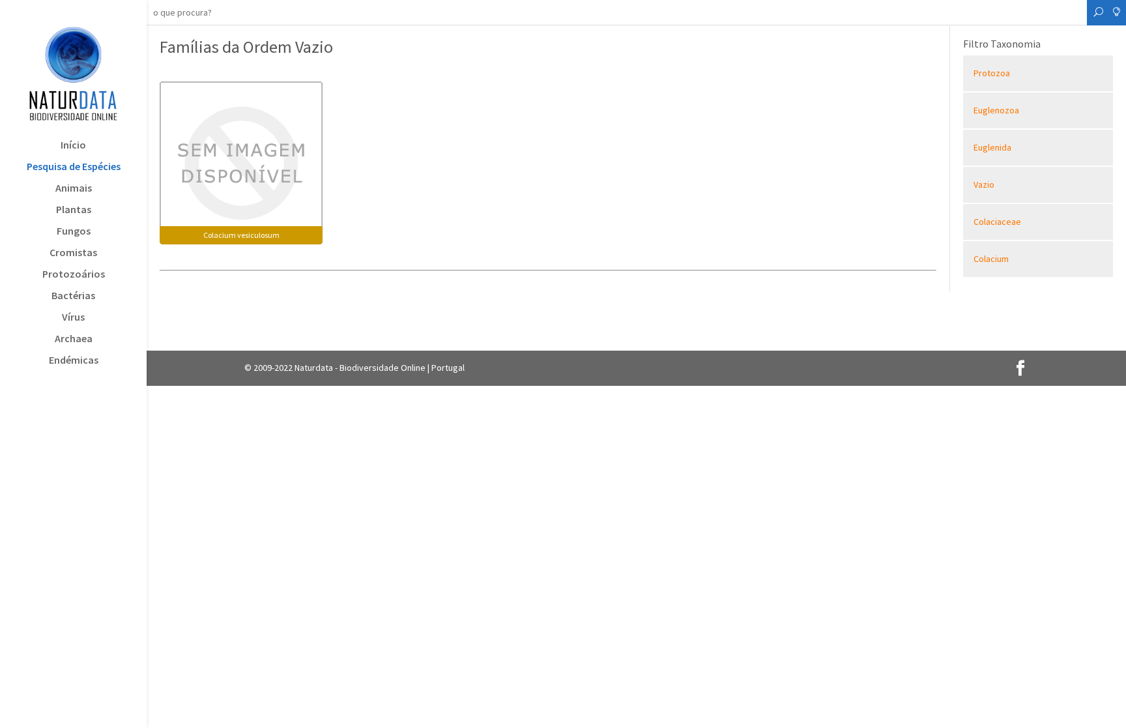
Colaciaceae (997, 221)
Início (73, 145)
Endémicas (73, 360)
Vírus (73, 317)
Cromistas (73, 253)
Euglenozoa (996, 110)
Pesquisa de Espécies (74, 167)
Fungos (74, 231)
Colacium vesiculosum (241, 235)
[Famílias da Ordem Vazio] (241, 161)
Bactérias (73, 296)
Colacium (991, 259)
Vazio (984, 184)
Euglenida (992, 147)
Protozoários (73, 274)
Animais (73, 188)
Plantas (73, 210)
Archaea (74, 339)
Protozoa (992, 73)
